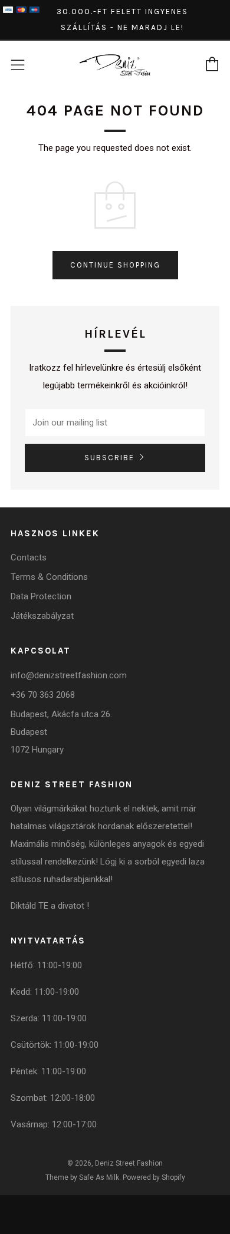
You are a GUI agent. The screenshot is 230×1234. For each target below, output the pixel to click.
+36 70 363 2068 (43, 694)
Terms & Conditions (49, 577)
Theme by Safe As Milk (82, 1177)
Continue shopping (115, 264)
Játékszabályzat (42, 616)
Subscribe (109, 457)
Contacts (29, 557)
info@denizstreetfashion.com (69, 675)
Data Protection (41, 596)
